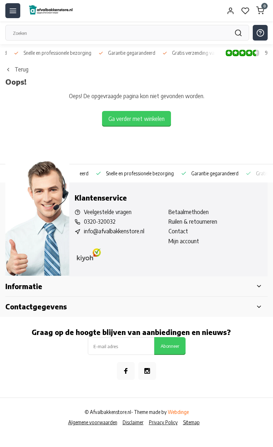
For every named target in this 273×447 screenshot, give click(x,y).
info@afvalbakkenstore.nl (114, 231)
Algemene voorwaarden (92, 422)
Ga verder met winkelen (136, 118)
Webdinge (178, 412)
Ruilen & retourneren (192, 221)
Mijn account (183, 241)
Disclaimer (133, 422)
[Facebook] (126, 371)
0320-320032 (100, 221)
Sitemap (191, 422)
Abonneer (170, 346)
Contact (178, 231)
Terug (21, 69)
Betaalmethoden (188, 211)
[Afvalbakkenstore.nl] (50, 10)
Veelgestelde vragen (108, 211)
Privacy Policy (163, 422)
